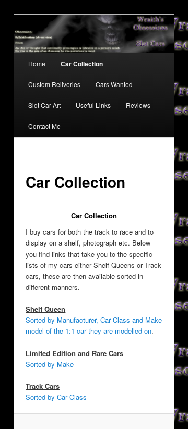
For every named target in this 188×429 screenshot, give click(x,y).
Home (36, 63)
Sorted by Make (50, 364)
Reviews (138, 105)
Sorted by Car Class (56, 397)
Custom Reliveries (54, 84)
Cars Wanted (114, 84)
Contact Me (44, 125)
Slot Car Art (44, 105)
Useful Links (93, 105)
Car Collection (82, 63)
